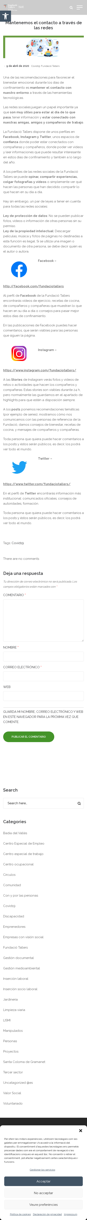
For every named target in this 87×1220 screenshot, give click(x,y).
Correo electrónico (22, 667)
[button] (81, 1131)
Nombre (11, 647)
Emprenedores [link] (14, 927)
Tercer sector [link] (13, 1072)
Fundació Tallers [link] (50, 66)
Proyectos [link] (10, 1051)
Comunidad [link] (12, 885)
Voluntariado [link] (13, 1103)
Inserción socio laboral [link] (20, 989)
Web (7, 687)
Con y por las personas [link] (20, 895)
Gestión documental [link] (18, 958)
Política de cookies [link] (20, 1214)
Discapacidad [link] (13, 916)
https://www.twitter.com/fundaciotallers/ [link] (37, 484)
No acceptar (43, 1193)
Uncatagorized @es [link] (18, 1083)
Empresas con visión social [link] (23, 937)
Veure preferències (43, 1205)
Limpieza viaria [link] (14, 1010)
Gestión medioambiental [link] (21, 968)
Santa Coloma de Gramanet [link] (24, 1062)
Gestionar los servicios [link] (42, 1169)
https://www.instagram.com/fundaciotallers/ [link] (39, 370)
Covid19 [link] (35, 66)
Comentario (14, 595)
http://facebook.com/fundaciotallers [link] (33, 286)
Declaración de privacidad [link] (47, 1214)
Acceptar (43, 1181)
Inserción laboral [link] (15, 979)
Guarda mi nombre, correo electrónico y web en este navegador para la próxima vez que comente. (43, 717)
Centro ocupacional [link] (18, 864)
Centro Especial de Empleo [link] (23, 843)
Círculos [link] (9, 875)
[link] (5, 16)
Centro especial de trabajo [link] (23, 854)
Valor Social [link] (12, 1093)
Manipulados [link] (13, 1031)
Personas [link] (10, 1041)
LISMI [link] (7, 1020)
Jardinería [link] (10, 999)
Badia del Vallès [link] (15, 833)
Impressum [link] (70, 1214)
